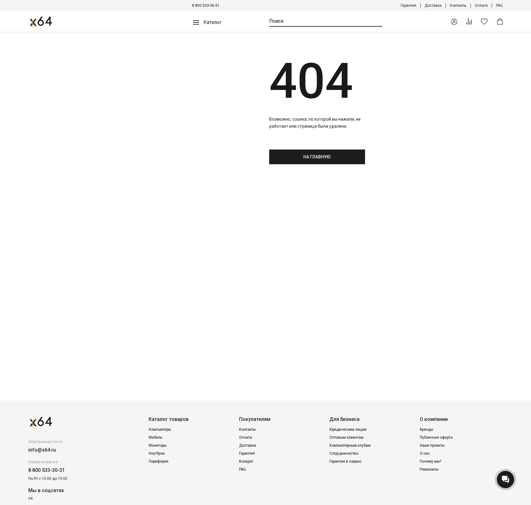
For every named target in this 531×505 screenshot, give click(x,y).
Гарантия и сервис (345, 461)
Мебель (155, 437)
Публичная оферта (436, 437)
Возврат (246, 461)
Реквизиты (429, 469)
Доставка (433, 5)
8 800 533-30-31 (205, 5)
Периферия (158, 461)
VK (30, 498)
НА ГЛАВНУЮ (317, 156)
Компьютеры (160, 429)
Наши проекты (432, 445)
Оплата (481, 5)
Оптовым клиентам (346, 437)
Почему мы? (430, 461)
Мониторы (158, 445)
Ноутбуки (157, 453)
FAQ (499, 5)
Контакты (458, 5)
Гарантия (408, 5)
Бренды (426, 429)
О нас (425, 453)
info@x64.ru (42, 450)
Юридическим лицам (348, 429)
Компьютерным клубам (350, 445)
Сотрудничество (343, 453)
